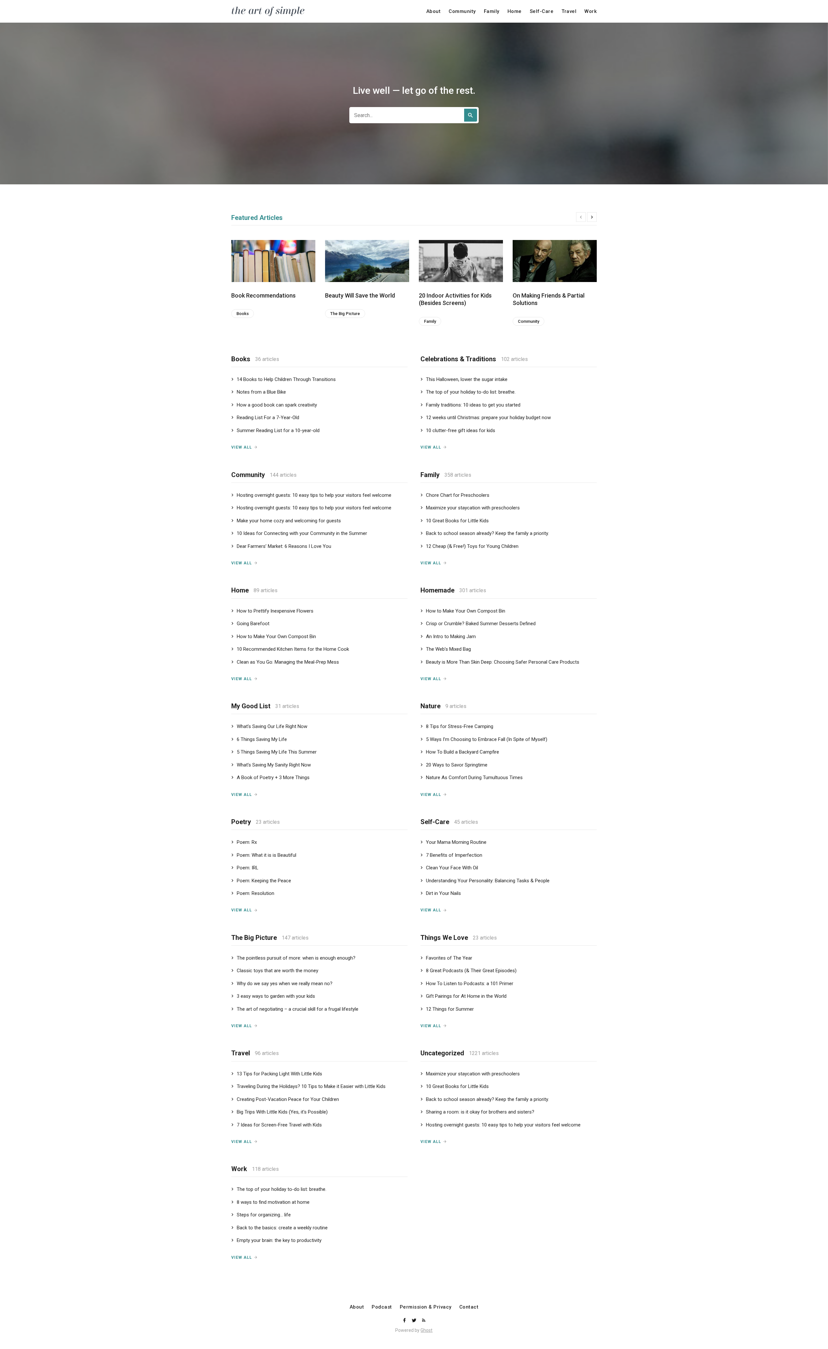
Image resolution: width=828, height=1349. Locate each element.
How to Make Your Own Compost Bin (276, 636)
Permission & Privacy (426, 1307)
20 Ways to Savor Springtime (456, 765)
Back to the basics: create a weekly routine (282, 1228)
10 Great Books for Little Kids (457, 521)
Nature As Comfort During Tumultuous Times (474, 777)
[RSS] (423, 1321)
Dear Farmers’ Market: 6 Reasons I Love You (284, 546)
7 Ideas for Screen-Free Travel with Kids (279, 1125)
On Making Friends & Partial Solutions (548, 299)
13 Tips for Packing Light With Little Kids (279, 1074)
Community (462, 11)
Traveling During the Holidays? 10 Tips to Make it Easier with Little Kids (311, 1086)
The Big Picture (345, 313)
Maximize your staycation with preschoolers (473, 508)
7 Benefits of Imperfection (454, 855)
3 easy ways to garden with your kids (276, 996)
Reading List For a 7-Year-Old (268, 417)
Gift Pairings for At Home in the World (466, 996)
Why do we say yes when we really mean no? (284, 983)
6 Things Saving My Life (262, 739)
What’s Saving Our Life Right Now (272, 726)
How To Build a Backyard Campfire (462, 752)
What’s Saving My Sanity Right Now (274, 765)
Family (491, 11)
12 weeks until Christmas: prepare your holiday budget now (488, 417)
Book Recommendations (263, 295)
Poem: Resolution (255, 893)
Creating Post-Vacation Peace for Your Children (288, 1099)
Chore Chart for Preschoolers (457, 495)
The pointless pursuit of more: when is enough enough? (296, 958)
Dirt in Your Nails (443, 893)
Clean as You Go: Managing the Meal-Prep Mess (288, 662)
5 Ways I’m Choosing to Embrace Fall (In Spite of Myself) (486, 739)
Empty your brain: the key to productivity (279, 1240)
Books (242, 313)
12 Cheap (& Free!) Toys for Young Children (472, 546)
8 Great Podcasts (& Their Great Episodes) (471, 971)
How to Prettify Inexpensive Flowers (275, 611)
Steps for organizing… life (264, 1215)
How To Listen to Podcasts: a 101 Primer (469, 983)
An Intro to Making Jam (451, 636)
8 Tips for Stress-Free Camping (459, 726)
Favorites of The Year (449, 958)
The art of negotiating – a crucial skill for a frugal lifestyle (297, 1009)
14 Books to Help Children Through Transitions (286, 379)
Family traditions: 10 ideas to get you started (473, 405)
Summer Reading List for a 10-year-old (278, 430)
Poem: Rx (247, 842)
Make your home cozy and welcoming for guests (289, 521)
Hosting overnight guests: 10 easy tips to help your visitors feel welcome (314, 495)
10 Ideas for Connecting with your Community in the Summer (302, 533)
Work (590, 11)
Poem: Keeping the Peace (264, 881)
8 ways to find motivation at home (273, 1202)
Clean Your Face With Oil (452, 868)
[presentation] (581, 217)
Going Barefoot (253, 623)
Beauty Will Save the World (360, 295)
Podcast (382, 1307)
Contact (469, 1307)
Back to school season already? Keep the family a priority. (487, 533)
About (433, 11)
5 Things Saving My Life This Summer (277, 752)
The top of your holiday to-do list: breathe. (471, 392)
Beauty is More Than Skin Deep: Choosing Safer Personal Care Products (502, 662)
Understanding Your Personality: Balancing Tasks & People (488, 881)
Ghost (426, 1330)
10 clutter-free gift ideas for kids (460, 430)
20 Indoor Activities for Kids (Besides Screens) (455, 299)
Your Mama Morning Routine (456, 842)
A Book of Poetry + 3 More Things (273, 777)
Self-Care (542, 11)
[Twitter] (414, 1321)
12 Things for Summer (450, 1009)
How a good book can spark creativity (277, 405)
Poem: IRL (247, 868)
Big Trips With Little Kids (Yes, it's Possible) (282, 1112)
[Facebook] (405, 1321)
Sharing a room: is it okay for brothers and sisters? (480, 1112)
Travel (568, 11)
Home (514, 11)
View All (241, 447)
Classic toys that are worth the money (277, 971)
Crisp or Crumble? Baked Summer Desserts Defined (481, 623)
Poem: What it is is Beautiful (266, 855)
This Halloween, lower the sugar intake (466, 379)
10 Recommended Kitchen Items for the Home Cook (293, 649)
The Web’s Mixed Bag (448, 649)
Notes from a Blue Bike (261, 392)
